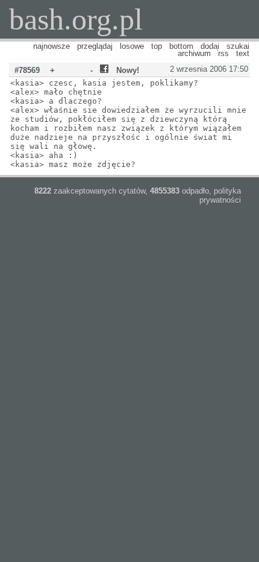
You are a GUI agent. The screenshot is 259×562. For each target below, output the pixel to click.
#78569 (27, 70)
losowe (132, 46)
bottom (181, 46)
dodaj (210, 46)
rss (223, 53)
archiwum (194, 53)
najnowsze (51, 46)
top (156, 46)
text (242, 53)
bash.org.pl (76, 19)
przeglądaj (95, 46)
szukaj (237, 46)
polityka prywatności (220, 195)
